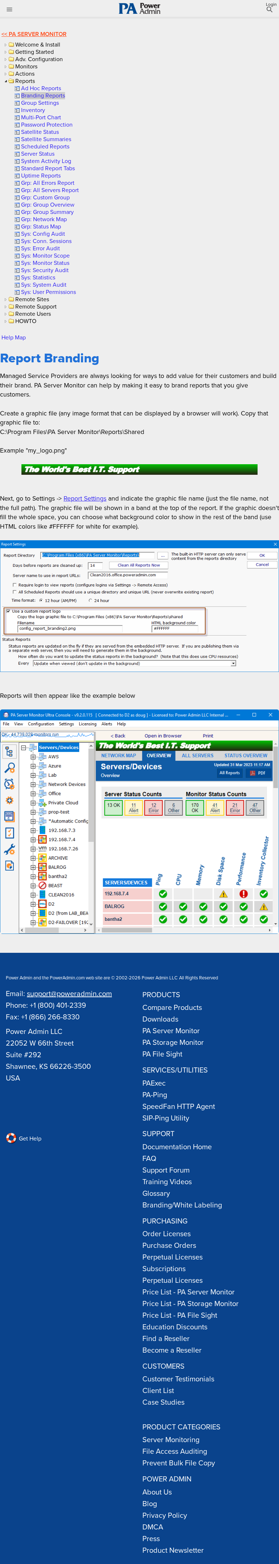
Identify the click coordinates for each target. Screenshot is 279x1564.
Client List (158, 1390)
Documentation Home (177, 1146)
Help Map (13, 337)
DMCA (152, 1526)
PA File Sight (162, 1053)
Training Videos (167, 1181)
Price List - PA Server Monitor (188, 1291)
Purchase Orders (169, 1245)
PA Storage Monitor (173, 1042)
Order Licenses (166, 1233)
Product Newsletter (173, 1550)
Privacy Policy (164, 1515)
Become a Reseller (172, 1350)
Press (151, 1538)
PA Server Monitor (37, 34)
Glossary (156, 1193)
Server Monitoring (170, 1439)
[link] (40, 88)
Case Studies (163, 1402)
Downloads (160, 1019)
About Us (157, 1492)
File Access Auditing (174, 1451)
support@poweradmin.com (69, 993)
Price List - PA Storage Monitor (190, 1303)
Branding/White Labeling (182, 1204)
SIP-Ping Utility (165, 1118)
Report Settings (85, 498)
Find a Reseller (166, 1338)
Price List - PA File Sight (179, 1315)
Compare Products (172, 1007)
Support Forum (166, 1170)
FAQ (149, 1158)
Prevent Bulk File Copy (178, 1462)
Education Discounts (174, 1326)
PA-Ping (154, 1094)
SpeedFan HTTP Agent (178, 1106)
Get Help (29, 1138)
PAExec (154, 1083)
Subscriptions (164, 1268)
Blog (149, 1503)
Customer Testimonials (178, 1378)
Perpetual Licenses (172, 1256)
